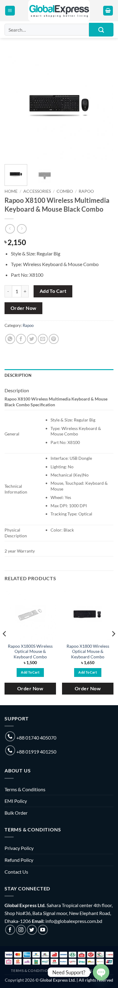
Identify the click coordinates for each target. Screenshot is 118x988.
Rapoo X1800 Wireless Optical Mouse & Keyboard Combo (88, 651)
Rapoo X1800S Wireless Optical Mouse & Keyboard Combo (30, 651)
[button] (10, 11)
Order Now (24, 308)
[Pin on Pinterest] (54, 339)
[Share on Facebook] (21, 339)
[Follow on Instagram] (21, 930)
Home (11, 191)
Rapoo (86, 191)
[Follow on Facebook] (10, 930)
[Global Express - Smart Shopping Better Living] (59, 10)
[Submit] (101, 29)
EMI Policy (16, 801)
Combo (65, 191)
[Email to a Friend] (43, 339)
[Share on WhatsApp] (10, 339)
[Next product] (10, 229)
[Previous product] (21, 229)
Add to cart (53, 291)
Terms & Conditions (25, 789)
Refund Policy (19, 860)
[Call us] (10, 736)
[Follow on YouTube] (43, 930)
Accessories (37, 191)
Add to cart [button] (30, 672)
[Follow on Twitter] (32, 930)
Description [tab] (18, 375)
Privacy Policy (19, 848)
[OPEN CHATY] (101, 972)
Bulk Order (16, 813)
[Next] (103, 105)
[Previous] (14, 105)
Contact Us (16, 872)
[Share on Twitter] (32, 339)
